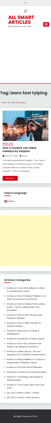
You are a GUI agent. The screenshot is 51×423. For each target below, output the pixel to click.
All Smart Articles (21, 20)
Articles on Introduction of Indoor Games (25, 338)
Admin (24, 156)
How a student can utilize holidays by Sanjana (19, 149)
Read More (10, 178)
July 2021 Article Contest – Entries (23, 392)
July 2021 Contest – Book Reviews (23, 397)
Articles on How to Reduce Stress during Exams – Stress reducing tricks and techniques (26, 306)
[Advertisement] (25, 56)
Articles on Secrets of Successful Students (27, 372)
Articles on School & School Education (24, 367)
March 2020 (8, 143)
